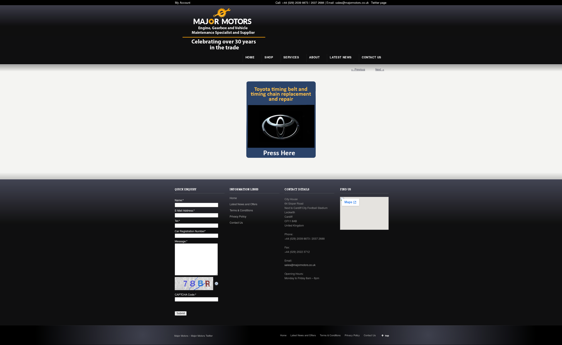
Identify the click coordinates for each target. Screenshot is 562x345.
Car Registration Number (190, 231)
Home (233, 198)
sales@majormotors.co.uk (352, 2)
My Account (182, 2)
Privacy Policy (238, 216)
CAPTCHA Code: (185, 294)
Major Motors (181, 335)
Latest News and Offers (243, 204)
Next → (379, 69)
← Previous (358, 69)
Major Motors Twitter (202, 335)
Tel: (177, 221)
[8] (281, 119)
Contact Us (236, 222)
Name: (179, 200)
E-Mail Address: (185, 210)
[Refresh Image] (216, 283)
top (387, 335)
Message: (181, 241)
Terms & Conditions (241, 210)
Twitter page (378, 2)
